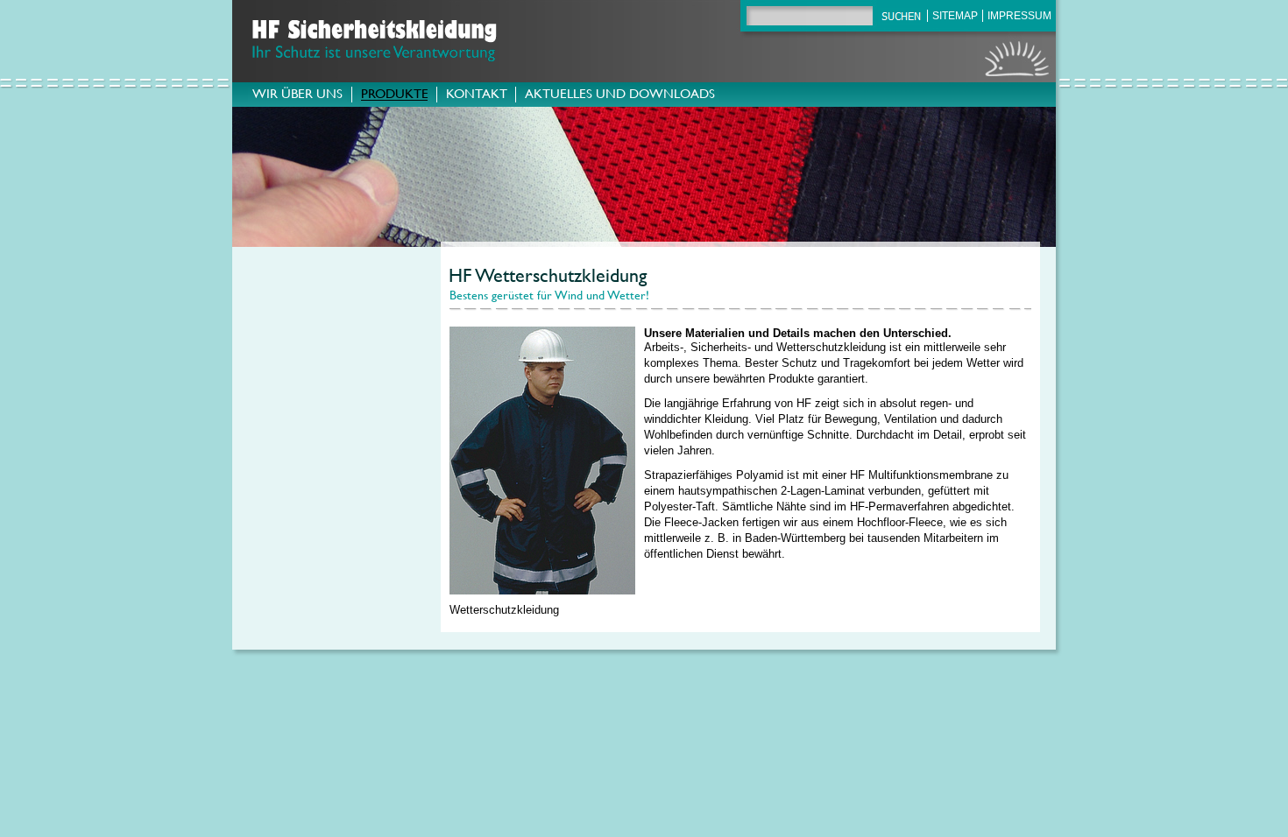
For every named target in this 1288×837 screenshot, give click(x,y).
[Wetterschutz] (542, 599)
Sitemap (955, 16)
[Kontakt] (476, 98)
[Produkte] (394, 98)
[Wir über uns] (297, 98)
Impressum (1019, 16)
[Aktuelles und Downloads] (619, 98)
